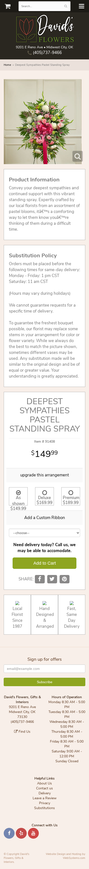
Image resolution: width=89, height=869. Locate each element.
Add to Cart (44, 563)
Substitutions (44, 808)
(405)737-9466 (47, 52)
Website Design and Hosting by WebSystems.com (65, 856)
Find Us (24, 731)
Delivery (45, 793)
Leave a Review (45, 798)
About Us (44, 783)
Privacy (44, 803)
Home (7, 65)
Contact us (44, 788)
